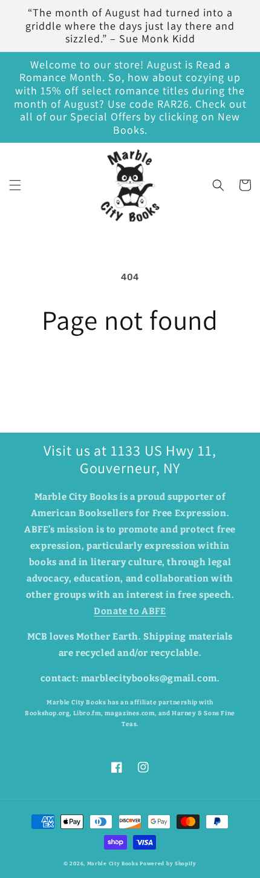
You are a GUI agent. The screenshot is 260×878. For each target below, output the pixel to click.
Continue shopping (130, 369)
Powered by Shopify (168, 863)
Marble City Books (112, 863)
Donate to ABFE (130, 611)
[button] (15, 185)
